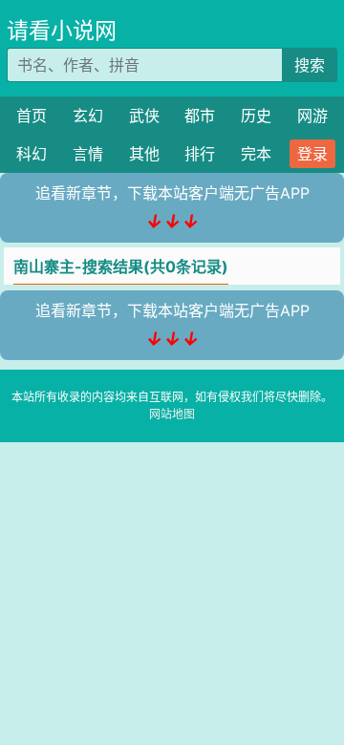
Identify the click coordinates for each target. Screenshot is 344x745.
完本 (256, 153)
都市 (199, 115)
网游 (312, 115)
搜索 (309, 64)
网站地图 (172, 414)
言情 (88, 153)
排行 (199, 153)
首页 (31, 115)
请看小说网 (62, 30)
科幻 (31, 153)
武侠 (144, 115)
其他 (144, 153)
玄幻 (88, 115)
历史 (256, 115)
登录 (312, 153)
